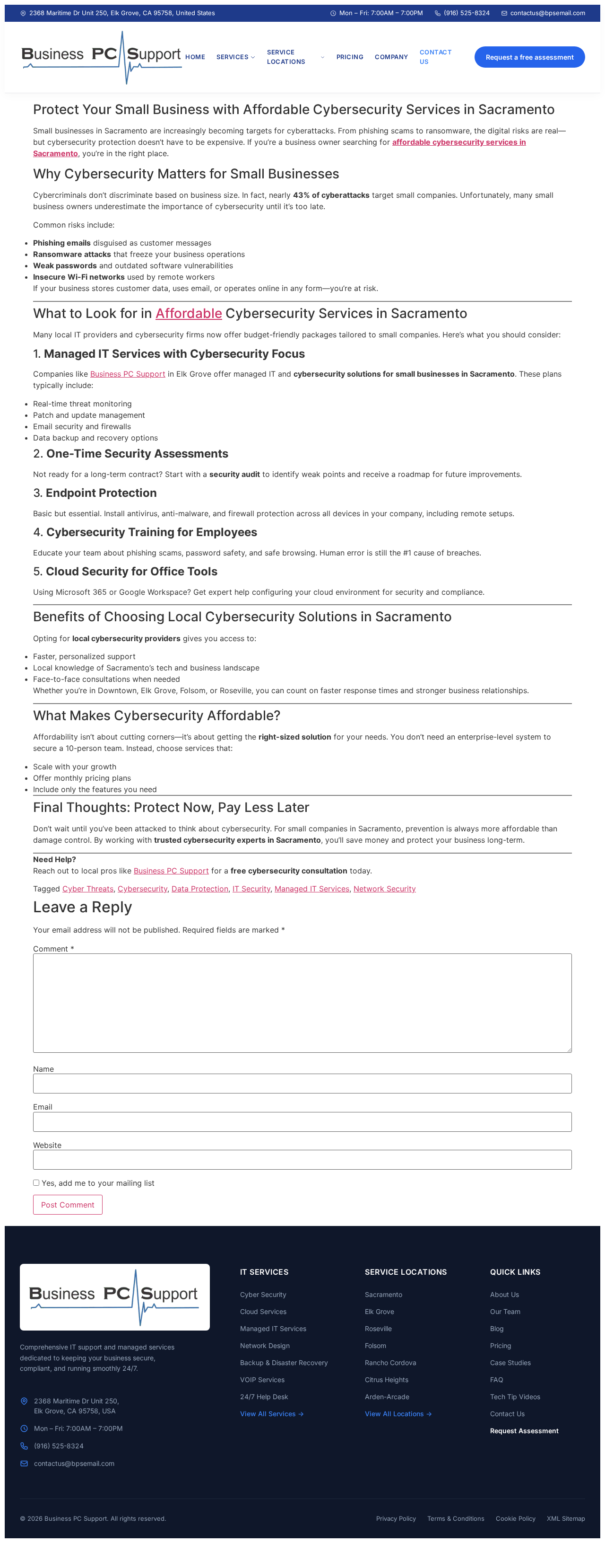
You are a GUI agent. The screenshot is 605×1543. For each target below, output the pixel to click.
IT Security (251, 888)
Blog (497, 1328)
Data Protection (200, 888)
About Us (504, 1294)
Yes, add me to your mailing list (97, 1183)
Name (43, 1069)
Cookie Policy (516, 1518)
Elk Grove (379, 1311)
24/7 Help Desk (264, 1397)
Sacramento (383, 1294)
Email (42, 1107)
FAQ (496, 1379)
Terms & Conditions (455, 1518)
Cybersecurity (142, 888)
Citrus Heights (386, 1379)
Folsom (375, 1345)
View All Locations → (398, 1414)
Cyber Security (263, 1294)
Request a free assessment (530, 57)
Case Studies (510, 1362)
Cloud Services (263, 1311)
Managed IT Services (312, 888)
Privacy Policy (396, 1518)
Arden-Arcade (387, 1397)
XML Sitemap (566, 1518)
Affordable (189, 313)
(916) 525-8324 (467, 13)
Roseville (378, 1328)
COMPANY (391, 57)
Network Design (265, 1345)
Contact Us (507, 1414)
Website (47, 1145)
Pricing (500, 1345)
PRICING (350, 57)
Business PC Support (127, 374)
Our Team (505, 1311)
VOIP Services (262, 1379)
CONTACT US (436, 56)
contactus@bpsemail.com (547, 13)
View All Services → (272, 1414)
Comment (53, 948)
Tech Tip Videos (515, 1397)
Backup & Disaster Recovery (284, 1362)
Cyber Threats (87, 888)
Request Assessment (524, 1431)
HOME (195, 57)
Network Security (385, 888)
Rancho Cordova (390, 1362)
